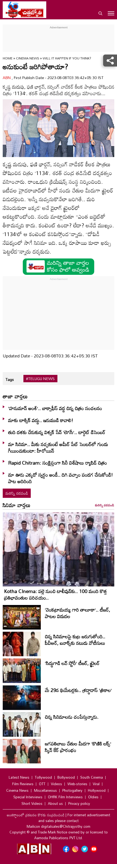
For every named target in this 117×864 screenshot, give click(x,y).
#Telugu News (40, 379)
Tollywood (43, 777)
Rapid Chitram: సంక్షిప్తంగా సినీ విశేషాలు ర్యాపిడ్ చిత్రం (57, 463)
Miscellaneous (45, 790)
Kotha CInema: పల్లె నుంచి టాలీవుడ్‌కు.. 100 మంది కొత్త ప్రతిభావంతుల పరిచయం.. (55, 594)
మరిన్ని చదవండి (16, 493)
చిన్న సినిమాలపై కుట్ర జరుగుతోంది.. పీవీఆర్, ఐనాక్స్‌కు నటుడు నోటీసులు (75, 639)
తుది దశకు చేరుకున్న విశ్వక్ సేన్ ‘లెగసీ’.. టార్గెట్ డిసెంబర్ (56, 432)
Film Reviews (22, 783)
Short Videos (31, 803)
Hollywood (97, 790)
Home (8, 58)
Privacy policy (79, 803)
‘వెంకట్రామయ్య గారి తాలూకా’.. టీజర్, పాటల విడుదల (77, 613)
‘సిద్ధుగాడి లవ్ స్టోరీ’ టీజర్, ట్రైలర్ (72, 663)
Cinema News (28, 58)
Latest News (19, 777)
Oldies (93, 796)
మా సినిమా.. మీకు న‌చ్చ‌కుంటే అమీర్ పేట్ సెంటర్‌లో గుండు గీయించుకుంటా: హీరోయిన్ (58, 447)
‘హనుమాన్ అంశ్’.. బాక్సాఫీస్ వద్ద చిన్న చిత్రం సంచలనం (55, 408)
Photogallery (72, 790)
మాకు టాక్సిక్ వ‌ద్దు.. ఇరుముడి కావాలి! (40, 420)
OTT (42, 783)
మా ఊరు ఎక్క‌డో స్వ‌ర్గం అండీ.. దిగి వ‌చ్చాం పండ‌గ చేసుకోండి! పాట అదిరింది (60, 478)
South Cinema (91, 777)
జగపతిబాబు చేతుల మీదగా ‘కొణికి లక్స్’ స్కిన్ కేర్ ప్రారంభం (78, 747)
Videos (56, 783)
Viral (96, 783)
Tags (9, 379)
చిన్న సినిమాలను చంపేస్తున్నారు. (71, 717)
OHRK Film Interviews (65, 796)
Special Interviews (27, 796)
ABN (7, 77)
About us (55, 803)
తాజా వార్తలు (15, 396)
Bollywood (66, 777)
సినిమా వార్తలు (16, 505)
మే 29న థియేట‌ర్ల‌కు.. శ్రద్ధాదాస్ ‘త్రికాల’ (78, 690)
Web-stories (77, 783)
